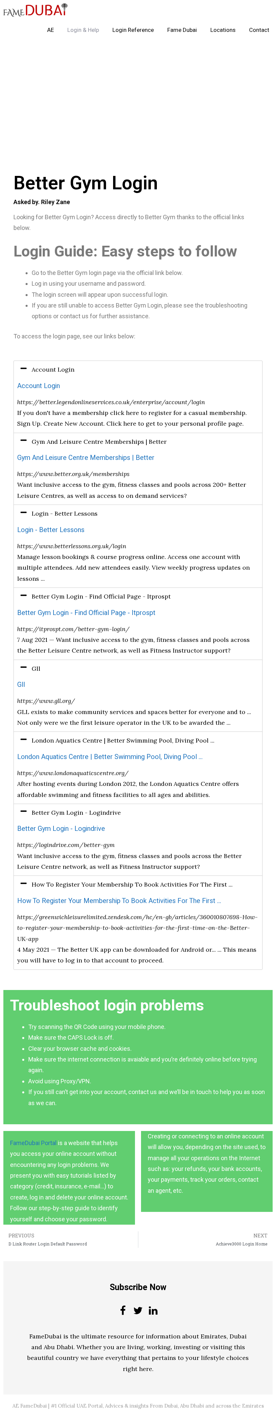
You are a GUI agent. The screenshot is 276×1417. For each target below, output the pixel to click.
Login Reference (133, 30)
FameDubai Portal (33, 1142)
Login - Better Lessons (50, 530)
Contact (259, 30)
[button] (138, 369)
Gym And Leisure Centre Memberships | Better (85, 458)
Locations (223, 30)
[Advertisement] (138, 90)
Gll (21, 685)
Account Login (38, 386)
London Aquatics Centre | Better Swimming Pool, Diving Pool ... (110, 757)
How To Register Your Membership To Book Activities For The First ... (119, 901)
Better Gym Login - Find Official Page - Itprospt (86, 613)
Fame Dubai (182, 30)
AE (50, 30)
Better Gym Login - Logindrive (61, 829)
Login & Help (83, 30)
